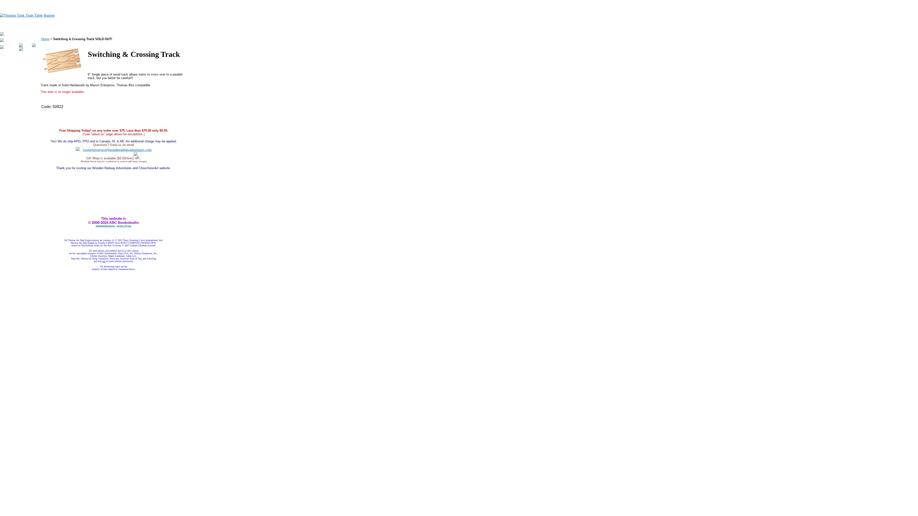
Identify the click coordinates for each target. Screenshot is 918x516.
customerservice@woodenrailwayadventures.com (117, 150)
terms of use (124, 226)
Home (45, 39)
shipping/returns (105, 226)
